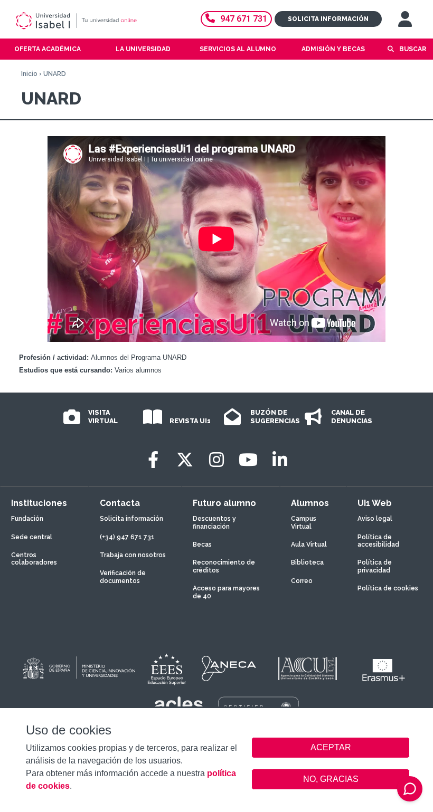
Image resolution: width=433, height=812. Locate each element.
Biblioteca (307, 562)
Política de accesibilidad (378, 540)
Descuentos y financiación (214, 522)
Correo (302, 581)
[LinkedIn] (279, 460)
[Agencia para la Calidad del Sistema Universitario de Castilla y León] (307, 668)
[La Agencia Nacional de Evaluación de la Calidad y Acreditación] (229, 668)
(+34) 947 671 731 (127, 537)
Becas (202, 544)
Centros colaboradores (34, 558)
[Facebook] (153, 460)
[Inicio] (91, 21)
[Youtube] (248, 460)
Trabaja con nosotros (133, 555)
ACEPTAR (330, 747)
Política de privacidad (374, 566)
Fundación (27, 518)
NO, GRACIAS (331, 779)
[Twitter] (184, 460)
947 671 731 (243, 19)
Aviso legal (374, 518)
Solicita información (328, 19)
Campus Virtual (303, 522)
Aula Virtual (309, 544)
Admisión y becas (333, 49)
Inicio (29, 74)
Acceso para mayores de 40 (226, 592)
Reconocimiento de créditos (224, 566)
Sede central (31, 537)
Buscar (412, 49)
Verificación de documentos (123, 576)
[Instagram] (216, 460)
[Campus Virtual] (405, 19)
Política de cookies (387, 588)
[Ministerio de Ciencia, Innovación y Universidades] (78, 668)
